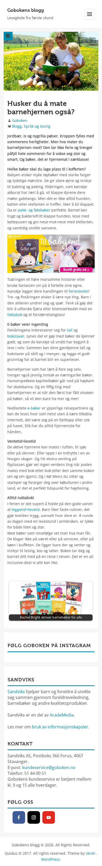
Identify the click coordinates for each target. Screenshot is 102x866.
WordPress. (51, 859)
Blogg (17, 126)
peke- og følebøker (34, 210)
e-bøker (34, 408)
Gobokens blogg (25, 10)
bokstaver (15, 336)
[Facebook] (19, 817)
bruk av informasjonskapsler (60, 727)
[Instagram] (33, 817)
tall (69, 330)
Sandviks (16, 691)
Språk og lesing (37, 126)
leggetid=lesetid (26, 509)
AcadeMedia (62, 715)
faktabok (14, 314)
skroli (90, 853)
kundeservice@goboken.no (49, 767)
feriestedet (78, 291)
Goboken (19, 120)
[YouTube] (48, 817)
